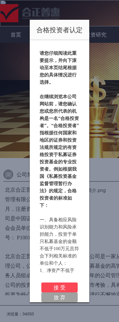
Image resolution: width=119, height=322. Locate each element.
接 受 (59, 287)
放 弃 (59, 297)
